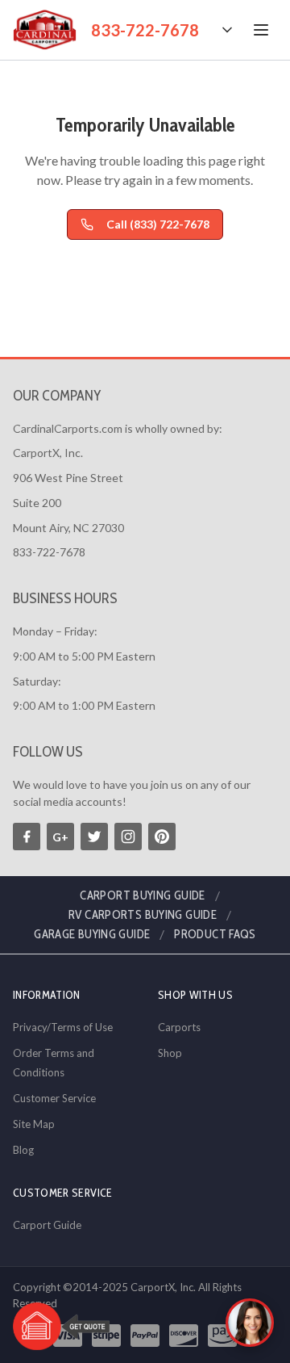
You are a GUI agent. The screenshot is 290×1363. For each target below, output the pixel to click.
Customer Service (54, 1098)
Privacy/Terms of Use (63, 1027)
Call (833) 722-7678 (157, 224)
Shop (170, 1052)
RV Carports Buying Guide (142, 915)
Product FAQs (215, 934)
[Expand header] (227, 29)
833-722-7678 (145, 30)
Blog (23, 1149)
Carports (179, 1027)
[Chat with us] (250, 1322)
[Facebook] (26, 836)
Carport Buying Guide (142, 895)
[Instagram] (128, 836)
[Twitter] (94, 836)
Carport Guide (47, 1224)
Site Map (34, 1124)
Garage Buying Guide (92, 934)
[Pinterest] (162, 836)
